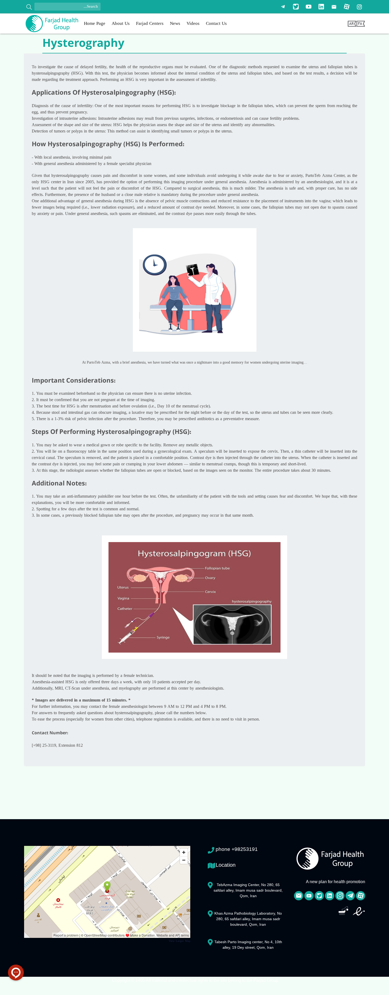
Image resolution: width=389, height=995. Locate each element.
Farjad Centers (150, 24)
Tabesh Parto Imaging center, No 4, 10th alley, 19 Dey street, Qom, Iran (248, 945)
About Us (121, 24)
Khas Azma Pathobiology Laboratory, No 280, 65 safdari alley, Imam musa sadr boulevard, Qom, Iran (248, 919)
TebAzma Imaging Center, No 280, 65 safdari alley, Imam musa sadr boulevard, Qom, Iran (248, 890)
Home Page (94, 24)
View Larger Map (180, 941)
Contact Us (216, 24)
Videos (193, 24)
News (175, 24)
